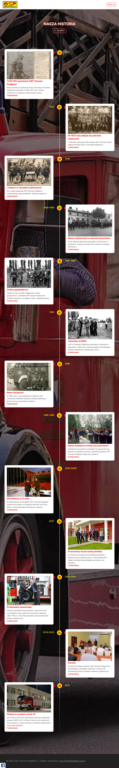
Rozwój (71, 663)
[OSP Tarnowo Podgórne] (10, 4)
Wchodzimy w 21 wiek (18, 498)
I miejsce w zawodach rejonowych (24, 187)
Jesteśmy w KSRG (77, 341)
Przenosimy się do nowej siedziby (85, 551)
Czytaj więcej (12, 95)
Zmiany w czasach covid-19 (21, 714)
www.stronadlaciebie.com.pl (72, 761)
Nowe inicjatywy (15, 392)
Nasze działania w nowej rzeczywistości (88, 445)
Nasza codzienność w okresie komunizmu (89, 238)
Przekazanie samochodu (19, 607)
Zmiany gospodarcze (17, 289)
